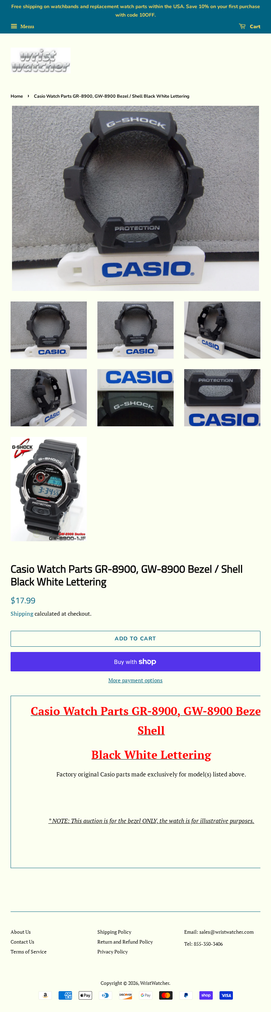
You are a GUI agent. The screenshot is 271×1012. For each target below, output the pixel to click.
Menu (26, 26)
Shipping (22, 613)
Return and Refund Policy (125, 941)
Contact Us (22, 941)
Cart (254, 26)
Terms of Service (29, 951)
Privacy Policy (112, 951)
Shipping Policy (114, 931)
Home (17, 96)
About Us (21, 931)
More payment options (135, 680)
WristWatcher (154, 983)
